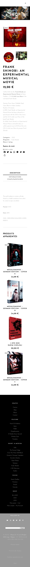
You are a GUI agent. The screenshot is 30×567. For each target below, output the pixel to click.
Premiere (15, 482)
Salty (15, 447)
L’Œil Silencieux (15, 468)
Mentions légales (15, 544)
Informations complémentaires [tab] (15, 178)
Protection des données (15, 550)
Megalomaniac (15, 431)
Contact (15, 415)
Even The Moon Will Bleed (15, 452)
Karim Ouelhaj (15, 479)
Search (22, 528)
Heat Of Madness (15, 423)
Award (15, 484)
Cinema (15, 407)
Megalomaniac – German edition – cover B (15, 308)
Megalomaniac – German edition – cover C (15, 380)
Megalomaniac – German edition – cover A (15, 272)
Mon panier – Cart (15, 503)
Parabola (15, 439)
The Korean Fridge (15, 450)
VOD (15, 500)
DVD (13, 137)
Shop (15, 410)
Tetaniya (15, 463)
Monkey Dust (15, 436)
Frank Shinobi (15, 140)
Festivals (15, 487)
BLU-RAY (15, 495)
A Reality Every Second (15, 434)
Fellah (15, 428)
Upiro (15, 426)
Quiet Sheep (15, 460)
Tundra (15, 471)
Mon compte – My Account (15, 505)
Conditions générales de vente (15, 557)
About (15, 412)
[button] (8, 149)
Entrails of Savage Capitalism (15, 455)
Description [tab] (15, 173)
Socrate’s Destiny (15, 458)
